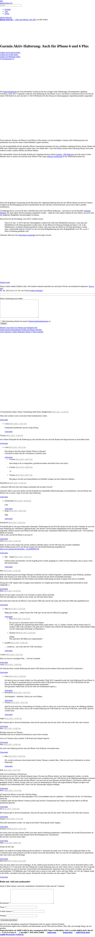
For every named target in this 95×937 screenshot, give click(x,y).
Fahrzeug (7, 332)
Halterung (21, 332)
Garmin (14, 332)
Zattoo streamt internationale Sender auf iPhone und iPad (21, 330)
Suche (7, 14)
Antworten (4, 420)
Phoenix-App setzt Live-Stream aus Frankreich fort (18, 328)
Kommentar (5, 903)
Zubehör (40, 332)
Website (3, 916)
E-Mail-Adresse (6, 911)
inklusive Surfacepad (54, 156)
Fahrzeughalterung (10, 92)
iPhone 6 (28, 332)
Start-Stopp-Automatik (27, 235)
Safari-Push (80, 932)
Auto (2, 332)
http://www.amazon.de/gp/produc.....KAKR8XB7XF (19, 549)
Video (34, 332)
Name (3, 907)
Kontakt (8, 9)
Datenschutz (68, 932)
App (6, 12)
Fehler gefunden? (36, 291)
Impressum (51, 932)
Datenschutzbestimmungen (38, 321)
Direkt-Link (5, 282)
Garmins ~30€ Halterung (65, 154)
